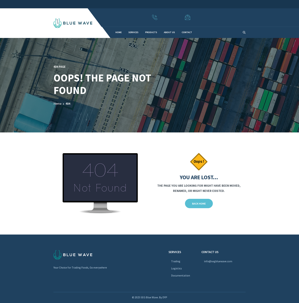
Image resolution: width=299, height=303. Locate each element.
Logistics (176, 268)
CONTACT (187, 32)
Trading (175, 261)
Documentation (180, 275)
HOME (118, 32)
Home (57, 104)
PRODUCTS (151, 32)
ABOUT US (169, 32)
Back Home (199, 203)
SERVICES (133, 32)
